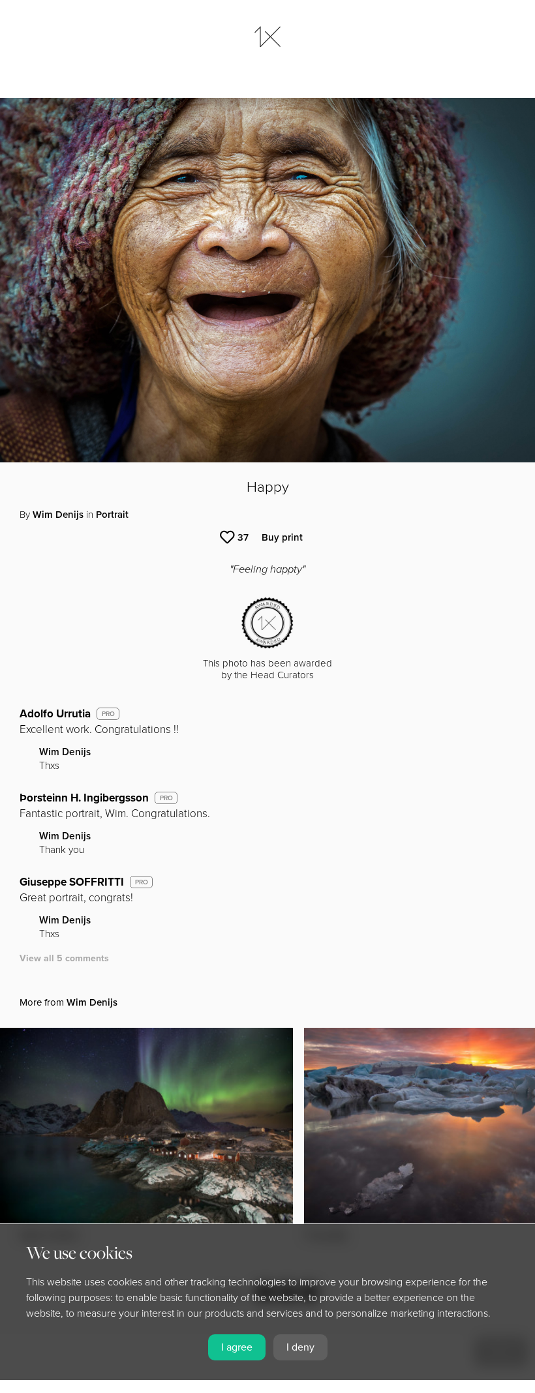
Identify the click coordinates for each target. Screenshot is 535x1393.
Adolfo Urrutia (55, 714)
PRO (108, 714)
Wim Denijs (58, 514)
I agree (236, 1347)
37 (243, 537)
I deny (300, 1347)
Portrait (112, 514)
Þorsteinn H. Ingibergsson (84, 798)
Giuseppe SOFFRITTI (72, 882)
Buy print (282, 537)
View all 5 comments (64, 958)
